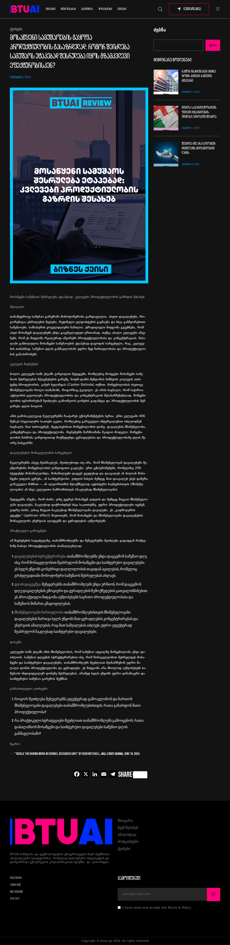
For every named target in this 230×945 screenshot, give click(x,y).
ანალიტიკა (87, 9)
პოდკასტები (105, 9)
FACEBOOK (16, 878)
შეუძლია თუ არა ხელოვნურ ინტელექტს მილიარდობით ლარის (199, 148)
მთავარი (50, 9)
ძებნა (160, 30)
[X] (85, 775)
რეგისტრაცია (192, 9)
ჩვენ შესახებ (68, 9)
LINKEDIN (15, 885)
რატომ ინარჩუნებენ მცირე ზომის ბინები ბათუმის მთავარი (199, 76)
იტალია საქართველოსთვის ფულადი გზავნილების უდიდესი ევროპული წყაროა (199, 112)
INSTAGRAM (16, 892)
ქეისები (121, 9)
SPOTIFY (15, 899)
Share (125, 774)
